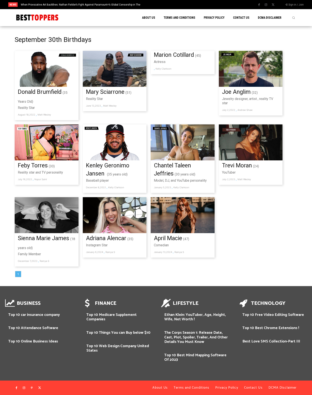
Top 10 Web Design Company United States (117, 348)
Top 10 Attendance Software (33, 328)
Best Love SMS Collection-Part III (271, 341)
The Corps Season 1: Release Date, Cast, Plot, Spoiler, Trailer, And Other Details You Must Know (196, 337)
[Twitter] (273, 5)
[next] (173, 4)
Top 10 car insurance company (34, 315)
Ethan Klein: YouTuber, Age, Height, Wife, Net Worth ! (195, 317)
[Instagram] (266, 5)
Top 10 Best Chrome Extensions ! (270, 328)
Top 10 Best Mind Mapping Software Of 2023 (195, 357)
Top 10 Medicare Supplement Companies (111, 317)
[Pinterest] (32, 388)
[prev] (167, 4)
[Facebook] (259, 5)
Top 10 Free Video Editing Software (273, 315)
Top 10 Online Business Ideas (33, 341)
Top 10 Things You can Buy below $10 (118, 332)
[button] (293, 17)
